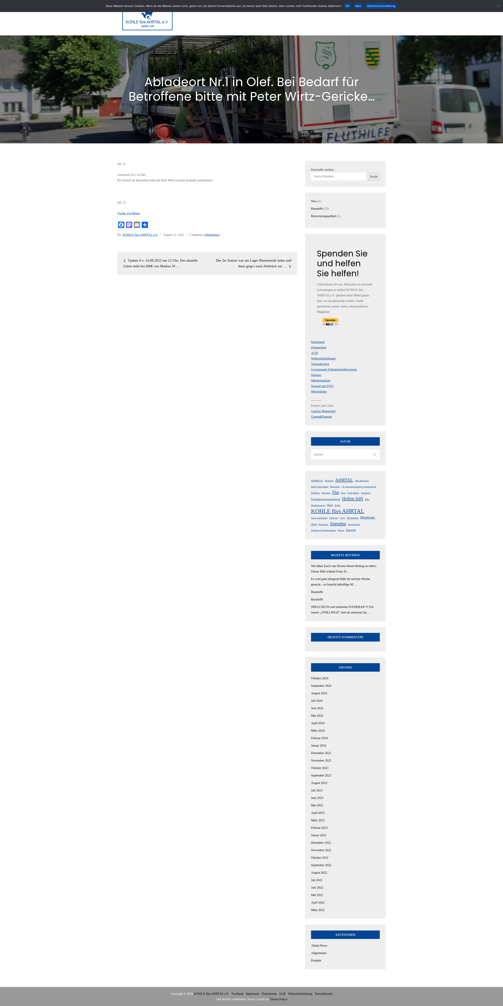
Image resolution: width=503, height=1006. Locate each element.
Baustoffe (317, 592)
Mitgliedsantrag (320, 380)
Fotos (343, 493)
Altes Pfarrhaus (362, 481)
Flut (335, 492)
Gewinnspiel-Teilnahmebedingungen (334, 369)
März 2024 (318, 730)
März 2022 (318, 910)
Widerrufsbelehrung (323, 358)
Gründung (365, 493)
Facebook (237, 993)
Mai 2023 (317, 805)
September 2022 (321, 865)
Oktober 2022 (319, 857)
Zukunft (351, 530)
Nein (358, 5)
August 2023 (319, 783)
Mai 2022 (317, 895)
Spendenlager (354, 524)
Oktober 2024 (319, 678)
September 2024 (321, 685)
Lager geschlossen (319, 518)
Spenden (338, 523)
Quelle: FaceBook (128, 213)
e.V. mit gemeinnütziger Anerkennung (358, 487)
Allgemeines (212, 234)
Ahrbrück (329, 481)
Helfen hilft (352, 498)
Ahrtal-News (319, 945)
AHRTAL (344, 479)
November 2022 (321, 850)
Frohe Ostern (353, 493)
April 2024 (318, 723)
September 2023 (321, 775)
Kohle (337, 505)
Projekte (316, 960)
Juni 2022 (317, 887)
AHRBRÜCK (317, 481)
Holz (330, 505)
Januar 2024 (318, 745)
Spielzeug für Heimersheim (323, 530)
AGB (314, 353)
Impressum (318, 342)
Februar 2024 (319, 738)
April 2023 (318, 812)
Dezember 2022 (321, 842)
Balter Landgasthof (319, 487)
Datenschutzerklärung (381, 5)
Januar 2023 (318, 835)
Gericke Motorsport (323, 411)
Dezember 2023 (321, 753)
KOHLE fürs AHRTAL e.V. (140, 234)
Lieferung (333, 518)
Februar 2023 (319, 827)
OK (347, 5)
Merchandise (319, 391)
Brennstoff (335, 487)
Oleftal (314, 524)
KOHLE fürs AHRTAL (337, 511)
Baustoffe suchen (322, 169)
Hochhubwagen (318, 505)
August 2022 (319, 872)
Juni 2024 (317, 708)
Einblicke (315, 493)
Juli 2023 (316, 790)
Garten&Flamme (321, 416)
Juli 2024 (316, 700)
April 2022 (318, 902)
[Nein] (498, 6)
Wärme (341, 530)
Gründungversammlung (325, 499)
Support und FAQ (322, 386)
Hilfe (367, 499)
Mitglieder (367, 517)
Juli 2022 (316, 880)
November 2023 (321, 760)
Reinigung (323, 524)
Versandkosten (320, 364)
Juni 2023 (317, 797)
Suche (374, 176)
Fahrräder (325, 493)
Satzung (316, 375)
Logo (342, 518)
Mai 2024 (317, 715)
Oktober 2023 (319, 768)
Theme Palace (278, 999)
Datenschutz (318, 347)
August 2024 (319, 693)
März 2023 (318, 820)
